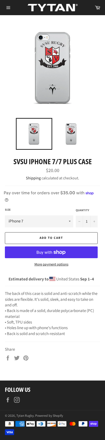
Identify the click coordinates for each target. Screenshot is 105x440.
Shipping (33, 178)
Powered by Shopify (49, 415)
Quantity (82, 210)
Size (8, 210)
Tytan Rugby (25, 415)
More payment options (51, 264)
